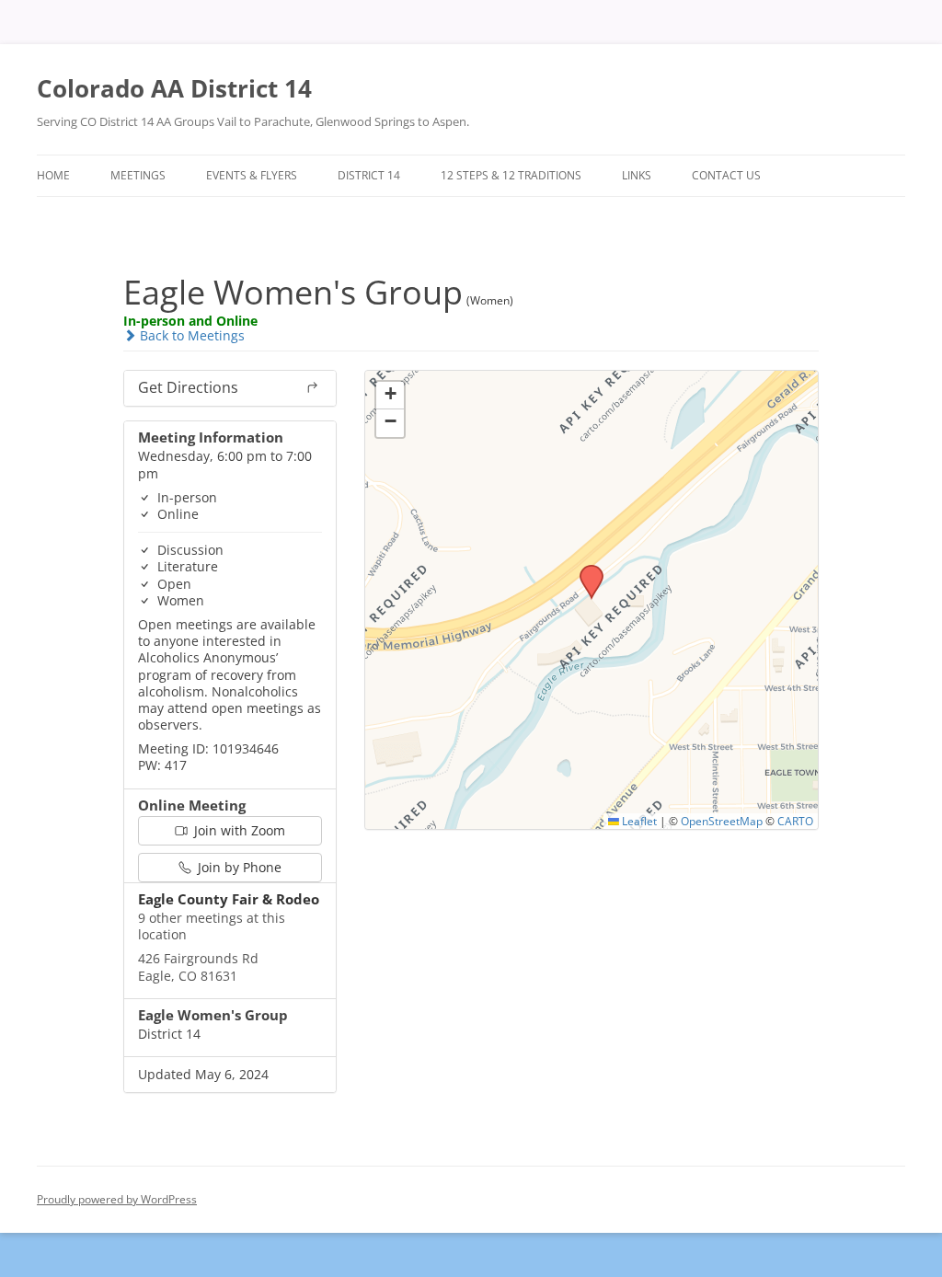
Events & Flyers (251, 175)
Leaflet (638, 820)
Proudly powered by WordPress (117, 1199)
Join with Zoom (237, 830)
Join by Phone (237, 867)
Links (636, 175)
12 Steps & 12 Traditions (511, 175)
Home (53, 175)
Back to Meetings (190, 335)
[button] (585, 570)
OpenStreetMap (722, 820)
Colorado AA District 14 (174, 88)
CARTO (795, 820)
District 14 (369, 175)
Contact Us (726, 175)
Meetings (138, 175)
